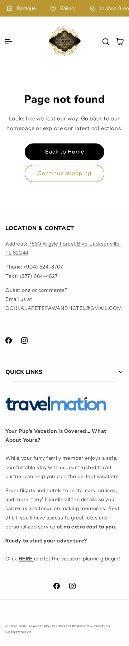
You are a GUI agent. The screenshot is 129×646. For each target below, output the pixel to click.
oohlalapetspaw (35, 626)
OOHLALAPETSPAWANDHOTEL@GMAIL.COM (63, 308)
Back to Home (64, 151)
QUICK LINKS (23, 372)
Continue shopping (64, 173)
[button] (8, 42)
